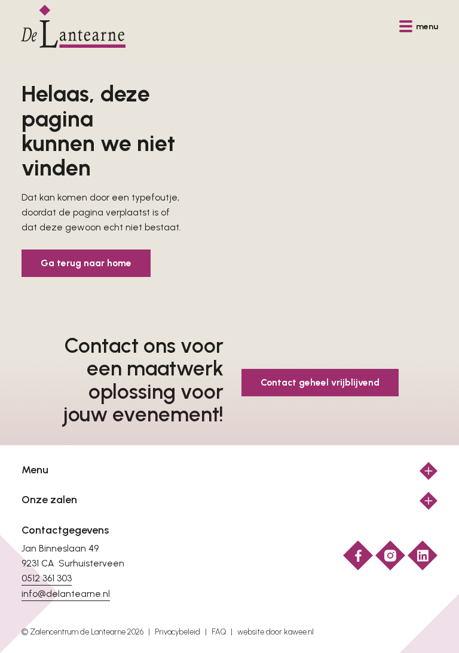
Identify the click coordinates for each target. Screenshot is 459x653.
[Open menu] (428, 471)
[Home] (73, 26)
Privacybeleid (177, 631)
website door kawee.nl (275, 631)
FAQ (219, 631)
